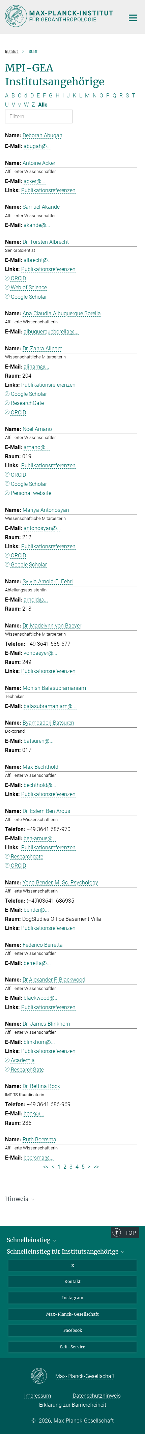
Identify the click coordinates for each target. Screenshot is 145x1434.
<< (46, 1167)
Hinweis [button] (17, 1199)
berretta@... (37, 963)
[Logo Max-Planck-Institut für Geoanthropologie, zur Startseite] (60, 16)
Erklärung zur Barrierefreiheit (72, 1405)
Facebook (72, 1330)
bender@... (36, 910)
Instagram (72, 1297)
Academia (23, 1060)
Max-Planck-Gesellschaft (72, 1314)
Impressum (37, 1396)
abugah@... (37, 146)
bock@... (34, 1113)
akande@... (37, 225)
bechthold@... (40, 785)
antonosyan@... (42, 528)
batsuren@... (39, 741)
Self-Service (72, 1346)
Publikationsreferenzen (48, 190)
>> (96, 1167)
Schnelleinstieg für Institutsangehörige (63, 1251)
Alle (43, 104)
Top (130, 1232)
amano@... (37, 447)
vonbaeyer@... (40, 653)
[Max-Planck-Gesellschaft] (43, 1376)
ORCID (18, 278)
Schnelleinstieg (29, 1240)
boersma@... (39, 1157)
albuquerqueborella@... (51, 331)
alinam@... (36, 366)
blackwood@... (41, 998)
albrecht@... (38, 260)
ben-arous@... (40, 838)
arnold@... (36, 599)
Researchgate (27, 856)
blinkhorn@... (39, 1042)
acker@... (35, 181)
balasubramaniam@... (50, 706)
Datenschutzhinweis (97, 1396)
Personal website (31, 493)
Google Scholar (29, 297)
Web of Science (29, 287)
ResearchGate (27, 403)
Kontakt (72, 1281)
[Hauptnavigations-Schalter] (133, 18)
